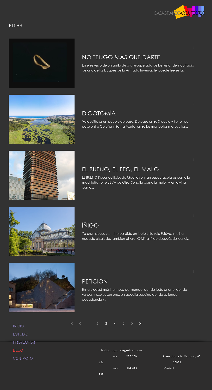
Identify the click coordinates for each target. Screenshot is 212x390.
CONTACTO (23, 358)
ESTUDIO (20, 333)
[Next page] (132, 323)
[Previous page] (80, 323)
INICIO (18, 325)
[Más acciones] (195, 47)
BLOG (18, 350)
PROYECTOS (24, 341)
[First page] (71, 323)
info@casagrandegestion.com (120, 350)
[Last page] (141, 323)
